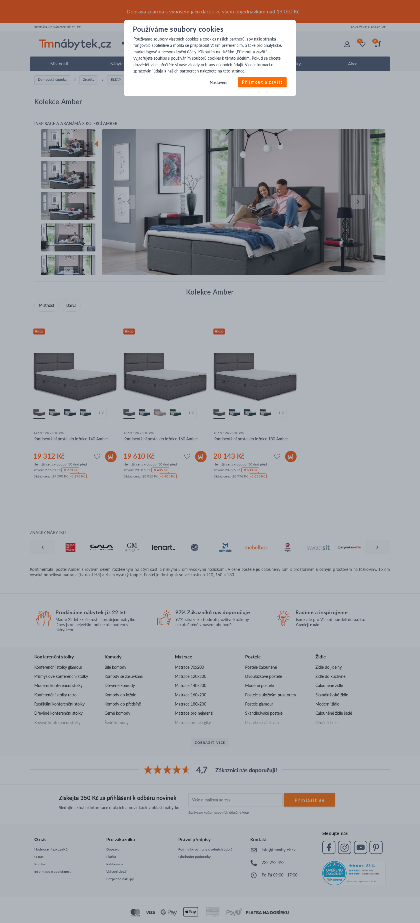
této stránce (233, 70)
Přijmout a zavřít (262, 82)
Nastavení (218, 82)
